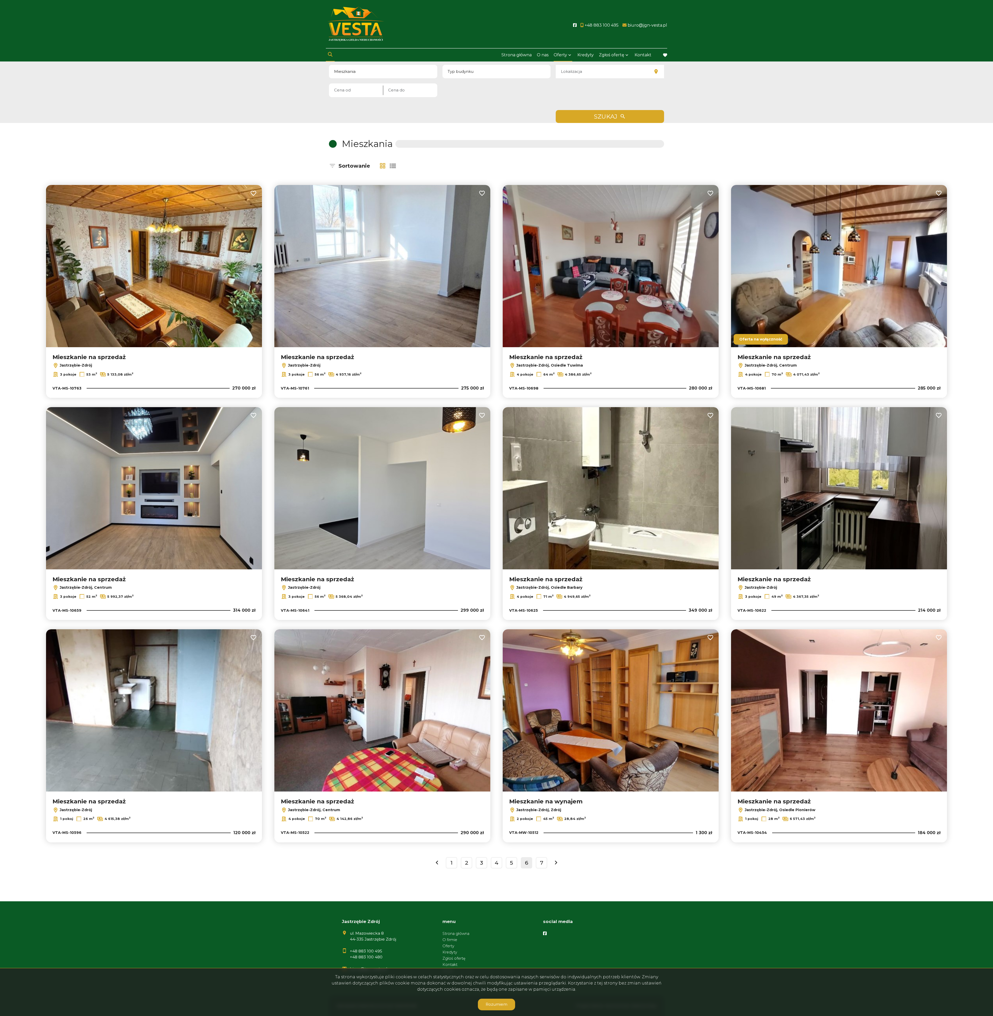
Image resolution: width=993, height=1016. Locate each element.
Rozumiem (496, 1004)
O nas (542, 54)
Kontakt (643, 54)
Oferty (560, 54)
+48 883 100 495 (366, 951)
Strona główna (516, 54)
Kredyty (585, 54)
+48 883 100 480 (366, 957)
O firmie (449, 939)
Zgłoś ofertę (453, 958)
